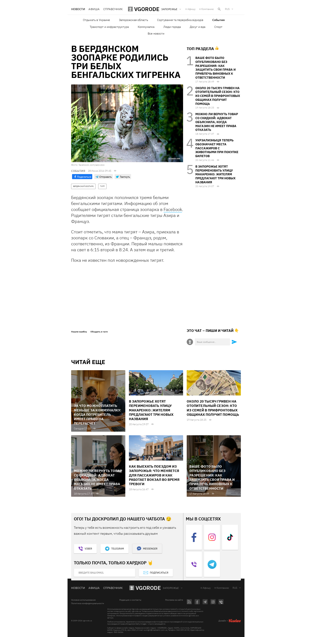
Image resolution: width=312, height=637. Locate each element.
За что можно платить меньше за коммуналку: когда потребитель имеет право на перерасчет (97, 414)
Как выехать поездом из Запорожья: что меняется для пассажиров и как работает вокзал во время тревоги (154, 475)
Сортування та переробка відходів (180, 20)
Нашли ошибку (79, 332)
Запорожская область (133, 20)
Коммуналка (146, 27)
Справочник (113, 9)
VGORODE (148, 587)
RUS (227, 9)
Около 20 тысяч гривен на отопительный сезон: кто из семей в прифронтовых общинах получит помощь (217, 96)
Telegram (117, 548)
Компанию (207, 9)
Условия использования (83, 600)
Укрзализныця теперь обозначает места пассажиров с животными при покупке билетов (216, 148)
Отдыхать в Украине (96, 20)
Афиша (93, 9)
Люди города (172, 27)
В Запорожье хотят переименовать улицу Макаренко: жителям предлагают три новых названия (215, 174)
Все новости (156, 33)
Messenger (150, 548)
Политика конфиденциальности (87, 603)
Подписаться (159, 572)
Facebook (173, 209)
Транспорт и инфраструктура (109, 27)
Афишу (191, 9)
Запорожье (171, 588)
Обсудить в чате (99, 332)
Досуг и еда (197, 27)
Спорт (218, 27)
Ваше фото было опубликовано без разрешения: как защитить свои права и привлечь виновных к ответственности (215, 68)
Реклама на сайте (174, 600)
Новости (78, 9)
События (218, 20)
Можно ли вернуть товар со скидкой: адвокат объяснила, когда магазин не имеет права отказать (216, 122)
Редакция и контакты (130, 600)
